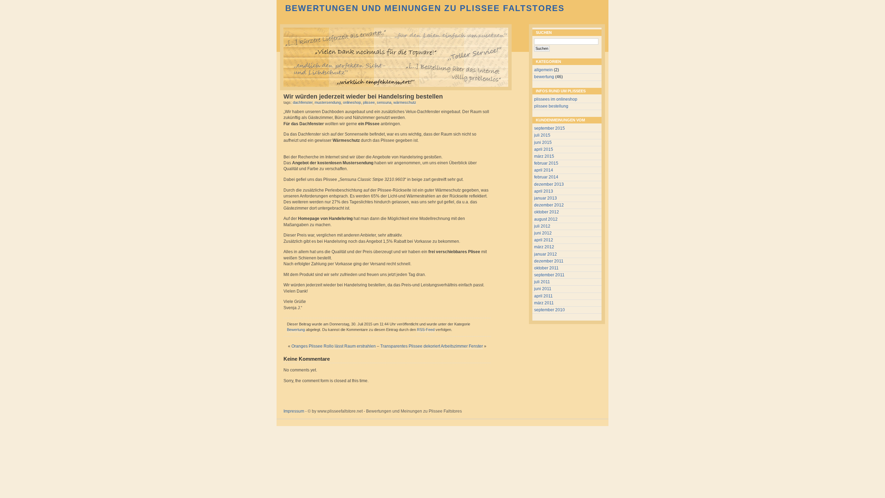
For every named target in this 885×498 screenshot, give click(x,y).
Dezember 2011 (548, 261)
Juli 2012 (542, 226)
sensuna (384, 102)
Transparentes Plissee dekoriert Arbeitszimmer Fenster (431, 346)
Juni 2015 (543, 142)
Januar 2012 (545, 254)
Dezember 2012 (549, 205)
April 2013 (543, 191)
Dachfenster (303, 102)
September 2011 (549, 275)
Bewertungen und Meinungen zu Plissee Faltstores (425, 8)
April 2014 (543, 170)
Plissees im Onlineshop (555, 99)
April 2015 (543, 149)
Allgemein (543, 69)
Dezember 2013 (549, 184)
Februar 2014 (546, 177)
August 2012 (546, 219)
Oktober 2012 (546, 212)
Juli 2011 (542, 281)
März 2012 (544, 247)
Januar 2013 (545, 198)
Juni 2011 (542, 288)
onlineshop (352, 102)
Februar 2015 (546, 163)
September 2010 (549, 309)
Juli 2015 (542, 135)
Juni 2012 (543, 233)
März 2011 (544, 303)
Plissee (369, 102)
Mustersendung (328, 102)
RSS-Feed (426, 330)
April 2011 (543, 296)
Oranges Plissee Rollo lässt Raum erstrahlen (333, 346)
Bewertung (296, 330)
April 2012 (543, 240)
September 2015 (549, 128)
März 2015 (544, 156)
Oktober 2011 (546, 268)
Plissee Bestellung (551, 106)
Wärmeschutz (404, 102)
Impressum (293, 411)
